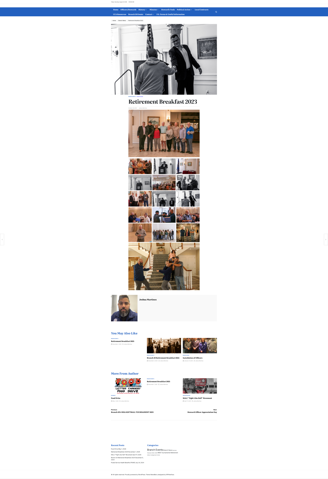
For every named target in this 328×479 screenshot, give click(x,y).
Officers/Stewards (128, 9)
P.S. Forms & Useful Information (171, 14)
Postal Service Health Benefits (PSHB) (123, 462)
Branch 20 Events (135, 14)
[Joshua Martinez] (124, 308)
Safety (148, 455)
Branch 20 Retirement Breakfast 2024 (163, 357)
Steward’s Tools (168, 9)
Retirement (174, 453)
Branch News (140, 96)
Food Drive (115, 398)
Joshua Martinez (143, 108)
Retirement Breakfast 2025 (122, 341)
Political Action (183, 9)
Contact (148, 14)
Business (113, 395)
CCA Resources (119, 14)
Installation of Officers (192, 357)
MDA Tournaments (164, 453)
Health (156, 452)
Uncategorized (186, 395)
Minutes (153, 9)
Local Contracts (201, 9)
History (141, 9)
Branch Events (132, 96)
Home (115, 9)
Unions (158, 455)
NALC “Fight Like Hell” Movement (197, 398)
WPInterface (170, 474)
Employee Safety (150, 452)
